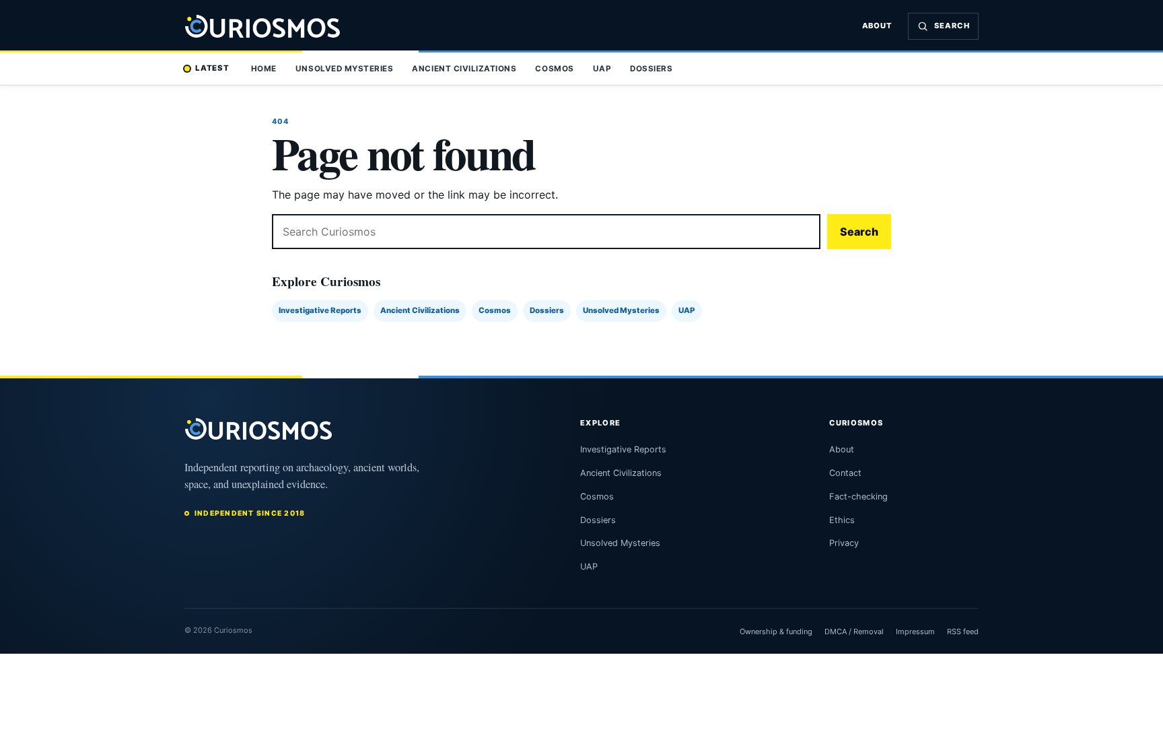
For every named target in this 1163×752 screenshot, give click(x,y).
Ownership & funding (776, 631)
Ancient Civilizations (464, 68)
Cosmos (554, 68)
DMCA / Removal (854, 631)
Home (264, 68)
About (877, 25)
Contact (845, 473)
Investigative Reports (320, 310)
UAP (602, 68)
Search (859, 231)
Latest (212, 68)
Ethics (842, 520)
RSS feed (963, 631)
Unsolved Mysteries (344, 68)
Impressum (915, 631)
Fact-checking (858, 496)
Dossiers (651, 68)
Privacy (844, 543)
